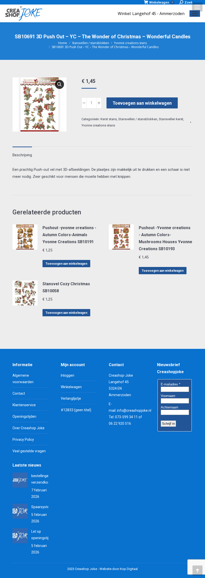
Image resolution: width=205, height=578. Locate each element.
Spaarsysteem (42, 507)
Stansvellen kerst (171, 119)
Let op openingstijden (42, 534)
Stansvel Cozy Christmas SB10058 (66, 287)
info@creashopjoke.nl (134, 410)
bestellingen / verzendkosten (43, 479)
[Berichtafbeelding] (20, 480)
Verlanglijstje (71, 398)
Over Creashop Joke (28, 428)
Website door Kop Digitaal (119, 569)
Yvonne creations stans (98, 125)
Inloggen (67, 375)
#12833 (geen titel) (76, 410)
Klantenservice (24, 405)
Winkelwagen (161, 2)
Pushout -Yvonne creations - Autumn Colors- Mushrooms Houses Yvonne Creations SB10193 (165, 238)
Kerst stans (108, 119)
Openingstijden (24, 416)
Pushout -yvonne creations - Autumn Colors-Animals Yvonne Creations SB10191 (69, 234)
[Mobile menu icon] (197, 7)
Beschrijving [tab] (22, 155)
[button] (59, 84)
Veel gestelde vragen (29, 451)
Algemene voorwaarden (23, 378)
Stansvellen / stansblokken (137, 119)
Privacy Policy (23, 440)
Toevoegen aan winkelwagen (142, 103)
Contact (18, 393)
